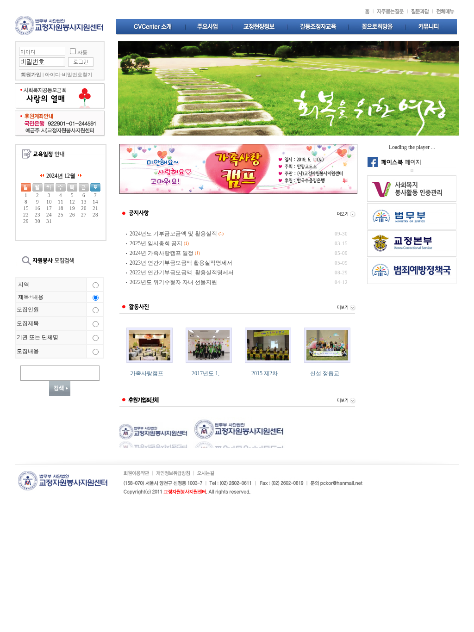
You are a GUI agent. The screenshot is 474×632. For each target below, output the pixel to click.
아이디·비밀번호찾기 (69, 74)
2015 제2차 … (268, 373)
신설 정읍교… (327, 373)
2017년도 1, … (209, 373)
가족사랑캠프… (149, 373)
